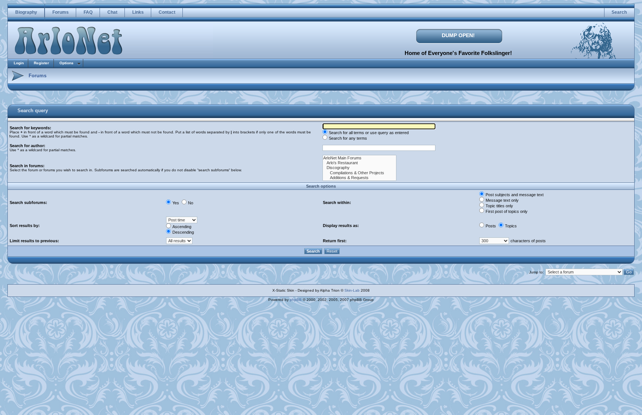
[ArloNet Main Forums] (359, 158)
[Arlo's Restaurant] (359, 163)
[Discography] (359, 167)
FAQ (88, 12)
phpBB (296, 300)
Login (19, 63)
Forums (60, 12)
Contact (167, 12)
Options (66, 63)
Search (619, 12)
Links (138, 12)
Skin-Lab (352, 290)
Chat (112, 12)
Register (41, 63)
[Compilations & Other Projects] (359, 173)
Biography (26, 12)
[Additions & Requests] (359, 177)
